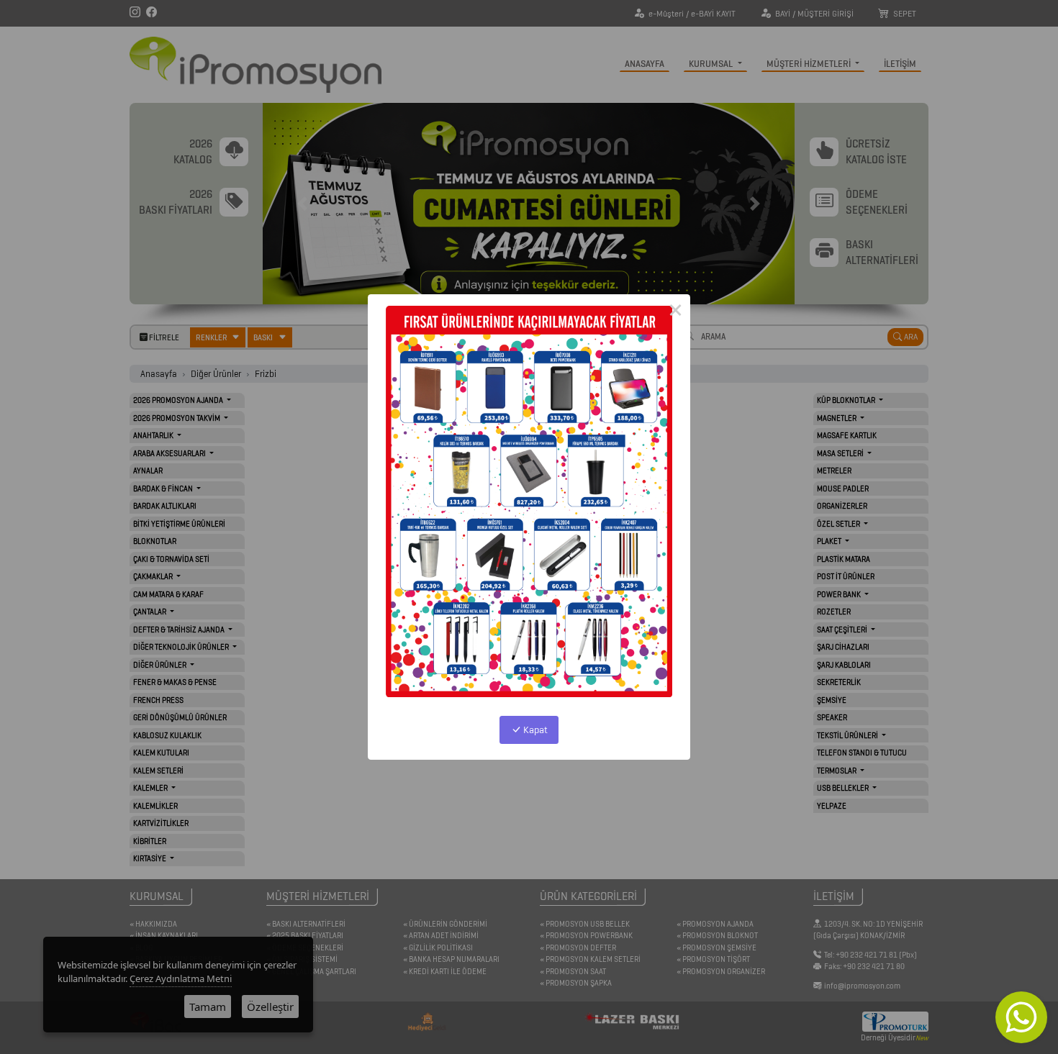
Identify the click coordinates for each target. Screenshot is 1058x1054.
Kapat (534, 730)
